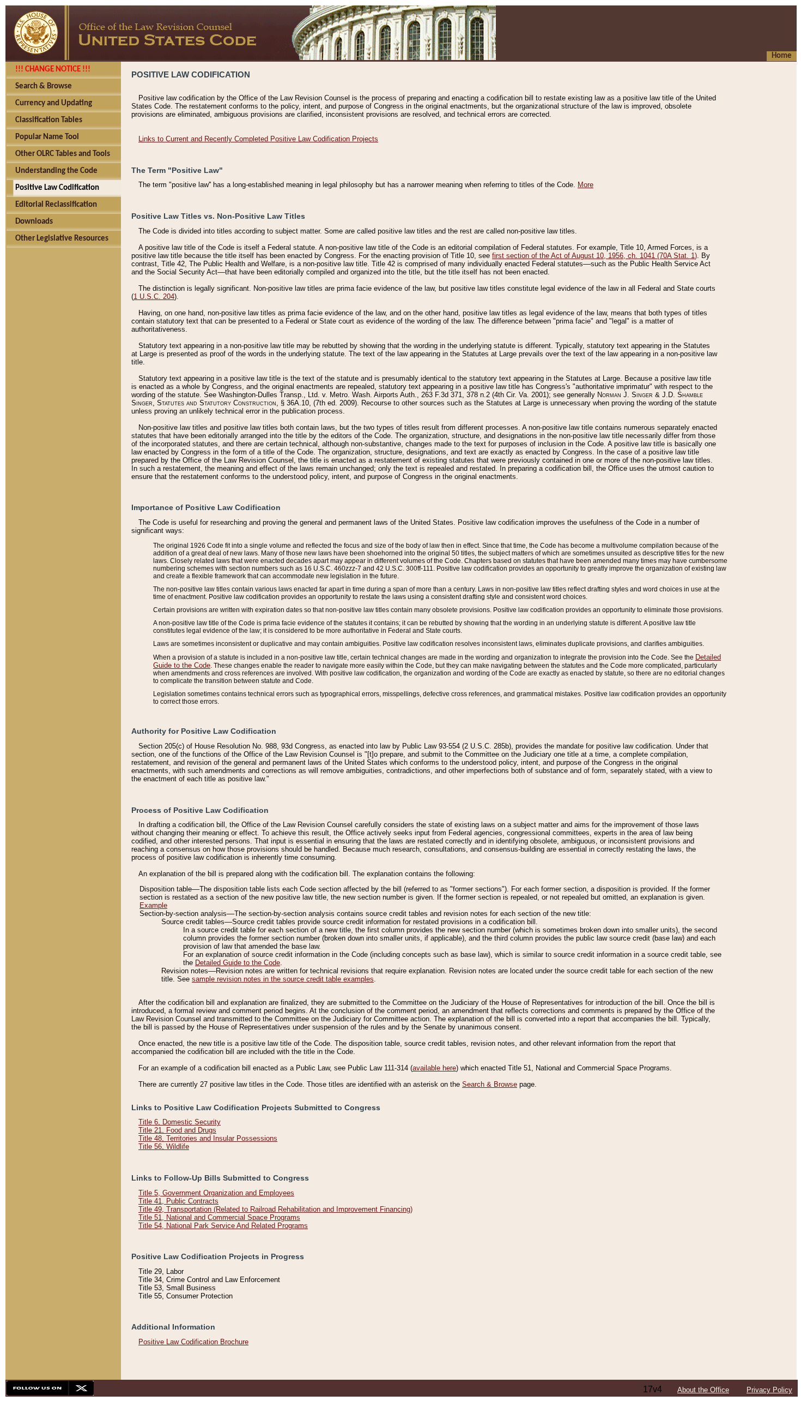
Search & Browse (489, 1084)
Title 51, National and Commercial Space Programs (219, 1217)
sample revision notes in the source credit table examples (283, 979)
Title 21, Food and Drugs (177, 1130)
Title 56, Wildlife (163, 1146)
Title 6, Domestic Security (179, 1122)
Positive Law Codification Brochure (193, 1342)
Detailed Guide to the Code (237, 963)
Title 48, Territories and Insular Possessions (207, 1138)
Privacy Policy (769, 1390)
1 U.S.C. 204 (154, 296)
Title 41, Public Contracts (178, 1201)
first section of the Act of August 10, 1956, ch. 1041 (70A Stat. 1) (594, 256)
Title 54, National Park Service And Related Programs (223, 1226)
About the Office (703, 1390)
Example (153, 905)
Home (782, 56)
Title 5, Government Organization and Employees (216, 1193)
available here (434, 1068)
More (585, 185)
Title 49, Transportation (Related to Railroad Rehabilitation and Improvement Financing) (275, 1209)
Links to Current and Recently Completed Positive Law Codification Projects (258, 139)
